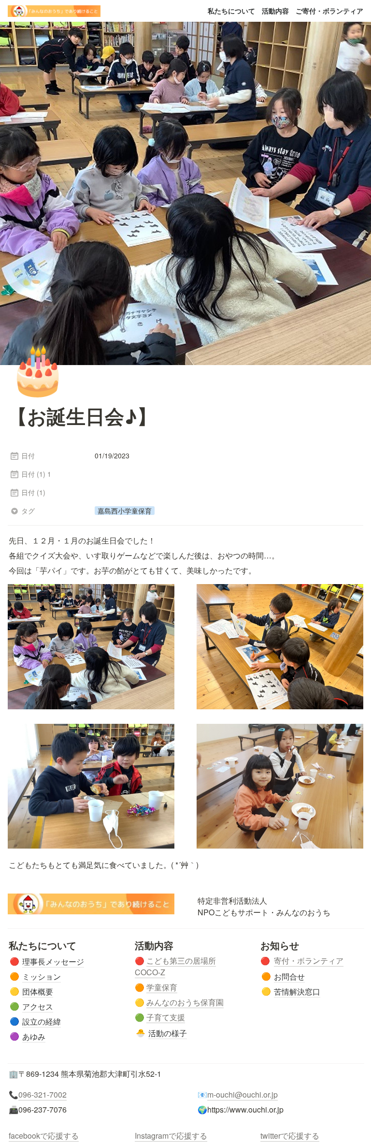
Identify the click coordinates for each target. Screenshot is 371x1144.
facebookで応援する (44, 1135)
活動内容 (275, 10)
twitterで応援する (289, 1135)
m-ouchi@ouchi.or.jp (242, 1094)
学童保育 (161, 987)
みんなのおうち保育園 (185, 1002)
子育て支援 (165, 1017)
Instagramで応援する (171, 1135)
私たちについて (231, 10)
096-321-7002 (42, 1094)
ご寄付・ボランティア (329, 10)
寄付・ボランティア (308, 960)
